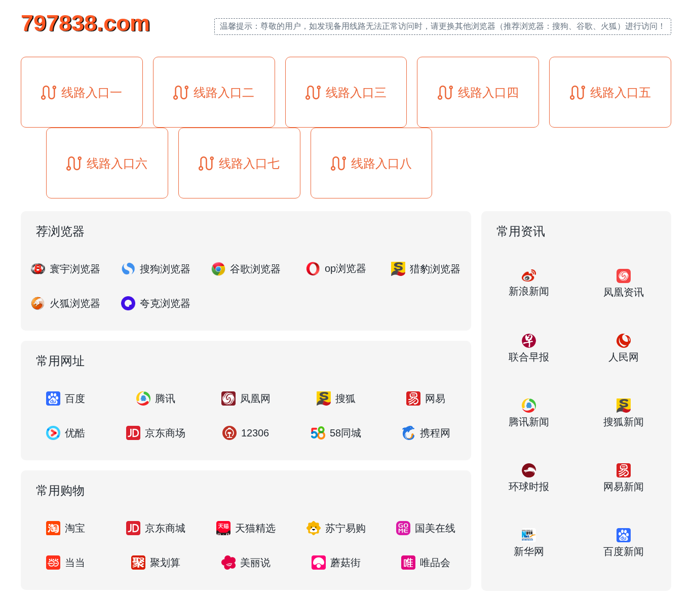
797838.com (85, 23)
